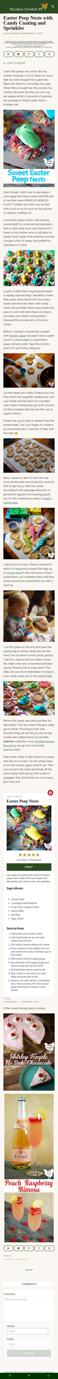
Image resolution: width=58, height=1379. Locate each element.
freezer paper (17, 335)
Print (29, 867)
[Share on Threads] (49, 54)
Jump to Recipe (15, 63)
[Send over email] (8, 54)
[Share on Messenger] (19, 54)
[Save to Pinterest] (29, 54)
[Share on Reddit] (48, 1376)
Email (10, 1339)
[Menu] (5, 6)
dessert (29, 1269)
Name (10, 1326)
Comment (9, 1294)
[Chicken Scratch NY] (29, 7)
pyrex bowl (15, 572)
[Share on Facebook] (39, 54)
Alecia (8, 1256)
